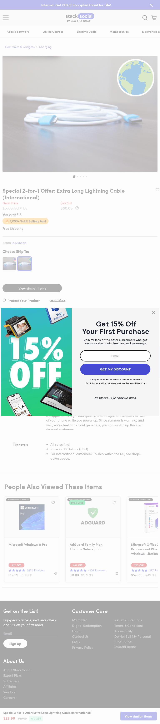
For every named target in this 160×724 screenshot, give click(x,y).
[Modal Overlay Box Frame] (80, 362)
